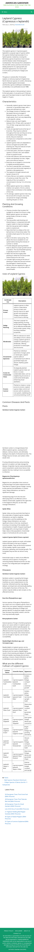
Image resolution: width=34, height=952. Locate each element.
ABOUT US (27, 931)
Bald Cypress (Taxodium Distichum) (15, 780)
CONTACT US (17, 933)
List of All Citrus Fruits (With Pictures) (17, 809)
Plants (6, 778)
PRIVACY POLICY (8, 931)
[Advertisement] (17, 430)
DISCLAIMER (18, 931)
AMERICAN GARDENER (17, 2)
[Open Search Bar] (31, 11)
